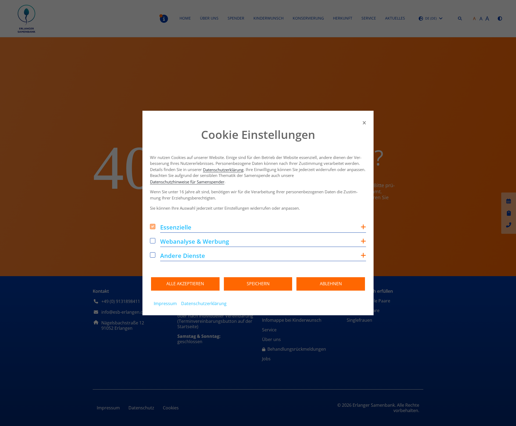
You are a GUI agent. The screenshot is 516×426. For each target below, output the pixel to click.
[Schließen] (364, 123)
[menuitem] (165, 303)
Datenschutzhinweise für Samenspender (187, 181)
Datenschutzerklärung (223, 169)
